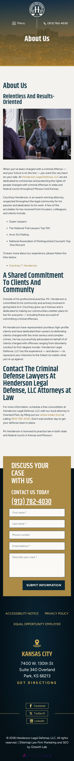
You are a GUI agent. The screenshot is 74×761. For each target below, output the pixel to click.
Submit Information (43, 585)
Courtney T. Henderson (23, 265)
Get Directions (37, 683)
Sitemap (25, 742)
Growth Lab (39, 747)
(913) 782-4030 (20, 418)
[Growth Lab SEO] (37, 755)
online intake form (50, 414)
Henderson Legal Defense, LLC (40, 177)
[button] (18, 23)
